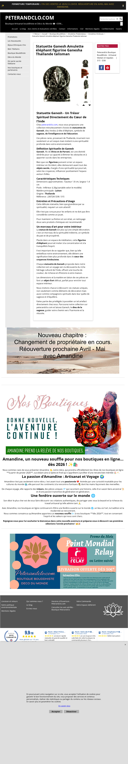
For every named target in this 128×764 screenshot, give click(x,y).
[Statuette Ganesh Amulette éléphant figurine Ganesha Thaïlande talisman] (57, 82)
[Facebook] (101, 67)
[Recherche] (121, 19)
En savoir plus (64, 706)
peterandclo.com (50, 124)
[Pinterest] (107, 67)
